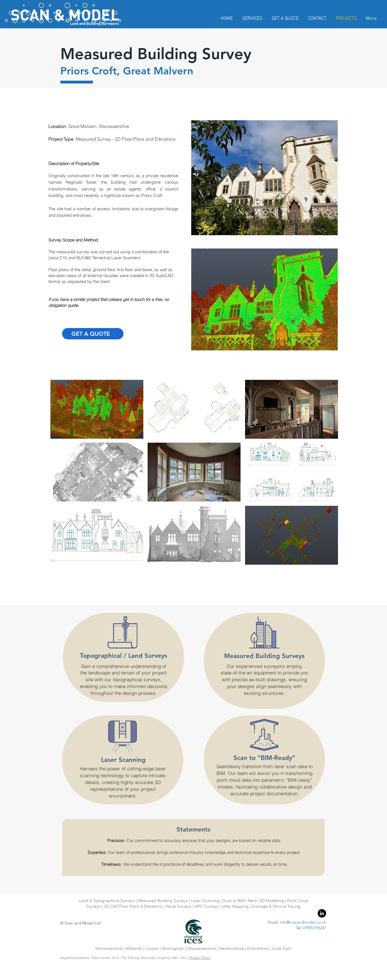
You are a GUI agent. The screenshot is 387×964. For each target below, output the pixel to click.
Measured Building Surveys (264, 656)
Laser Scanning (123, 760)
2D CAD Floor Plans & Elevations (133, 906)
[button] (96, 409)
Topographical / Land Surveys (123, 655)
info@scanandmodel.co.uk (303, 922)
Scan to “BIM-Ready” (264, 758)
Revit (252, 900)
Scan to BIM (234, 900)
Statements (193, 829)
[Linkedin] (322, 913)
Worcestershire (109, 948)
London (152, 948)
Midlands (134, 948)
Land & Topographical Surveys (107, 900)
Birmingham (173, 948)
